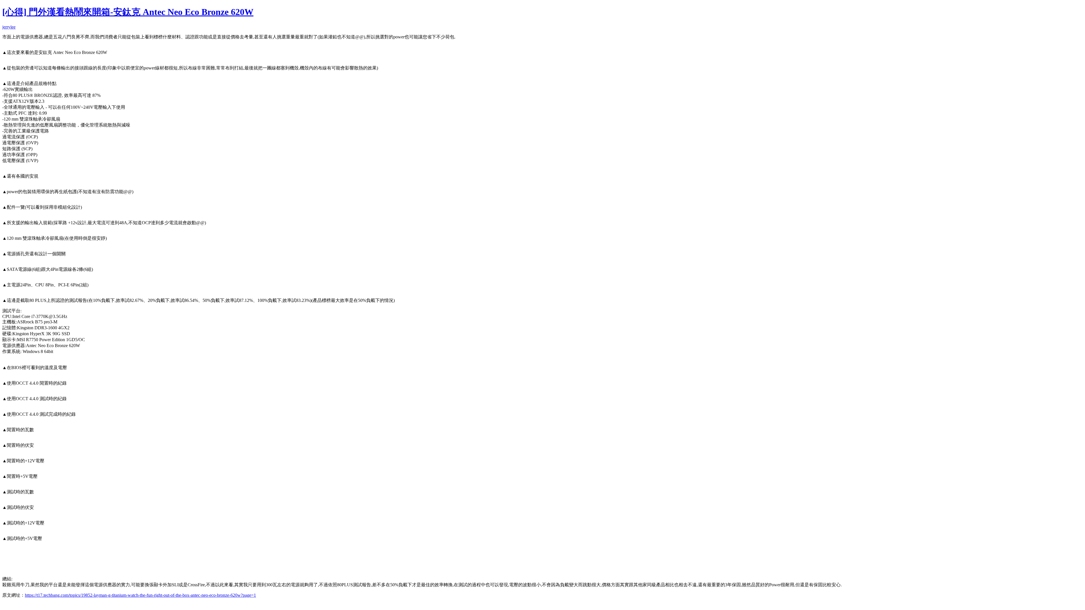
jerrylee (9, 27)
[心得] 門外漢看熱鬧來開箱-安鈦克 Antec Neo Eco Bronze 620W (127, 12)
